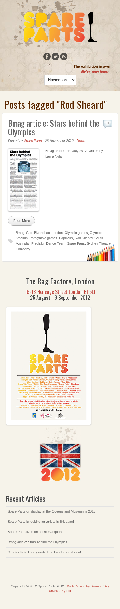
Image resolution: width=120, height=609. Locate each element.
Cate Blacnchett (38, 233)
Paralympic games (43, 238)
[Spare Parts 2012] (55, 46)
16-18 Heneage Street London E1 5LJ (60, 291)
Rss (63, 56)
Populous (66, 238)
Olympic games (76, 233)
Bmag (20, 233)
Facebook (47, 56)
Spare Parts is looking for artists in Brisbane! (41, 521)
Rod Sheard (84, 238)
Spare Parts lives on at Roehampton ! (35, 532)
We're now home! (96, 72)
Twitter (55, 56)
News (81, 140)
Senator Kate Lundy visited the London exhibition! (44, 552)
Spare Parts (33, 140)
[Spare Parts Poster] (48, 423)
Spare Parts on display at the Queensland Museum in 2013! (52, 511)
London (57, 233)
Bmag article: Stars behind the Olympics (53, 127)
